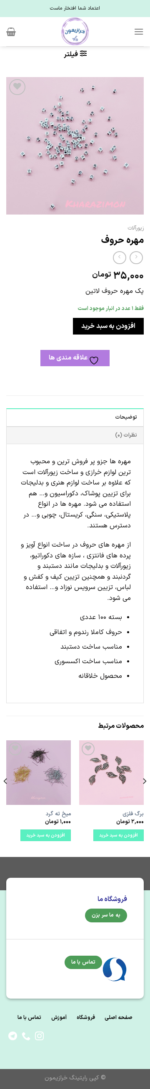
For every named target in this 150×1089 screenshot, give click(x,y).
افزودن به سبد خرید (108, 326)
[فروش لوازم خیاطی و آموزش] (75, 31)
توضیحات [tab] (126, 417)
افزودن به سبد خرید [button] (118, 835)
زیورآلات (136, 228)
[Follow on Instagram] (39, 1037)
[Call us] (26, 1037)
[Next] (6, 798)
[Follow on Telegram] (12, 1037)
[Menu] (139, 31)
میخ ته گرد (58, 814)
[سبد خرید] (11, 31)
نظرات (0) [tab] (126, 435)
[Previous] (144, 798)
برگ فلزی (133, 814)
